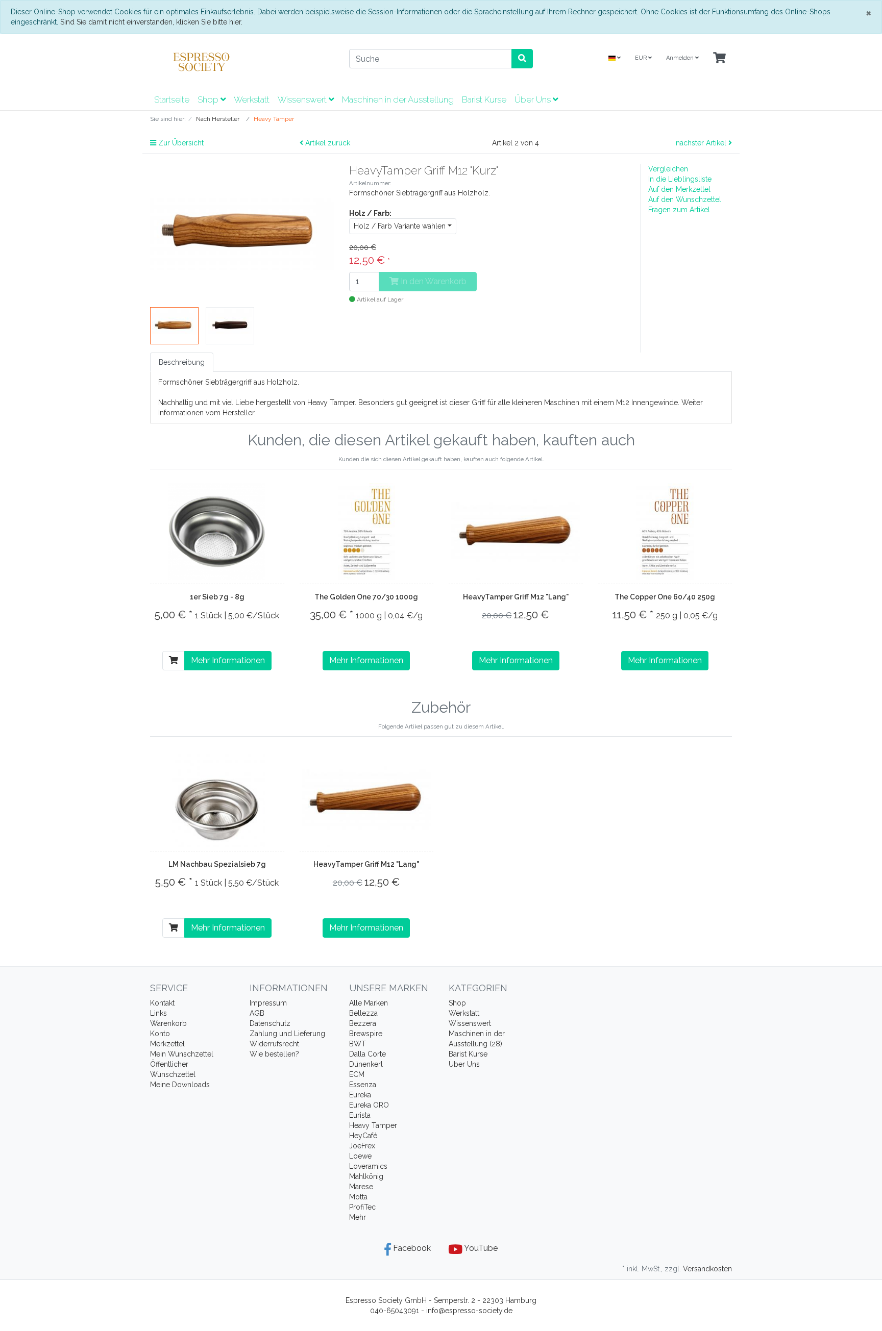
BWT (357, 1044)
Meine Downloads (180, 1085)
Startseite (171, 99)
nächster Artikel (702, 143)
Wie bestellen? (274, 1054)
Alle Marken (368, 1003)
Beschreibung (182, 362)
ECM (356, 1074)
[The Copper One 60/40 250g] (665, 531)
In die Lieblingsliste (680, 179)
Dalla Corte (367, 1054)
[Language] (614, 58)
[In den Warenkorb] (173, 660)
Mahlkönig (366, 1176)
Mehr (357, 1217)
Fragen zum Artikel (679, 210)
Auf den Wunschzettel (684, 199)
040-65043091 (394, 1311)
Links (158, 1013)
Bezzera (362, 1023)
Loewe (360, 1156)
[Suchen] (522, 58)
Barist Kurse (484, 99)
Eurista (360, 1115)
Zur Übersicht (180, 143)
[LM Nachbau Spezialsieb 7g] (216, 798)
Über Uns (533, 99)
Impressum (268, 1003)
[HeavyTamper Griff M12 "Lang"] (515, 531)
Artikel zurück (326, 143)
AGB (257, 1013)
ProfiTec (362, 1207)
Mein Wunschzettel (181, 1054)
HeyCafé (363, 1136)
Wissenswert (303, 99)
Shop (209, 99)
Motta (358, 1197)
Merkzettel (167, 1044)
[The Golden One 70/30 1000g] (366, 531)
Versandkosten (707, 1269)
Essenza (362, 1085)
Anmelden (680, 58)
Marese (361, 1187)
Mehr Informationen (228, 660)
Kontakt (162, 1003)
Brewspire (365, 1033)
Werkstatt (252, 99)
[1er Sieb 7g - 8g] (216, 531)
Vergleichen (668, 169)
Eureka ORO (369, 1105)
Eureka (360, 1095)
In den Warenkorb (433, 281)
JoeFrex (362, 1146)
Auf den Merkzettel (679, 189)
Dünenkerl (366, 1064)
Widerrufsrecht (274, 1044)
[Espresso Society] (242, 61)
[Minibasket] (719, 58)
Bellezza (363, 1013)
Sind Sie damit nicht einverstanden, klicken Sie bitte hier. (151, 22)
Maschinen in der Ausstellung (398, 99)
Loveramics (368, 1166)
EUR (641, 58)
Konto (160, 1033)
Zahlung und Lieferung (287, 1033)
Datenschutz (270, 1023)
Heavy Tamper (373, 1125)
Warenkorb (168, 1023)
